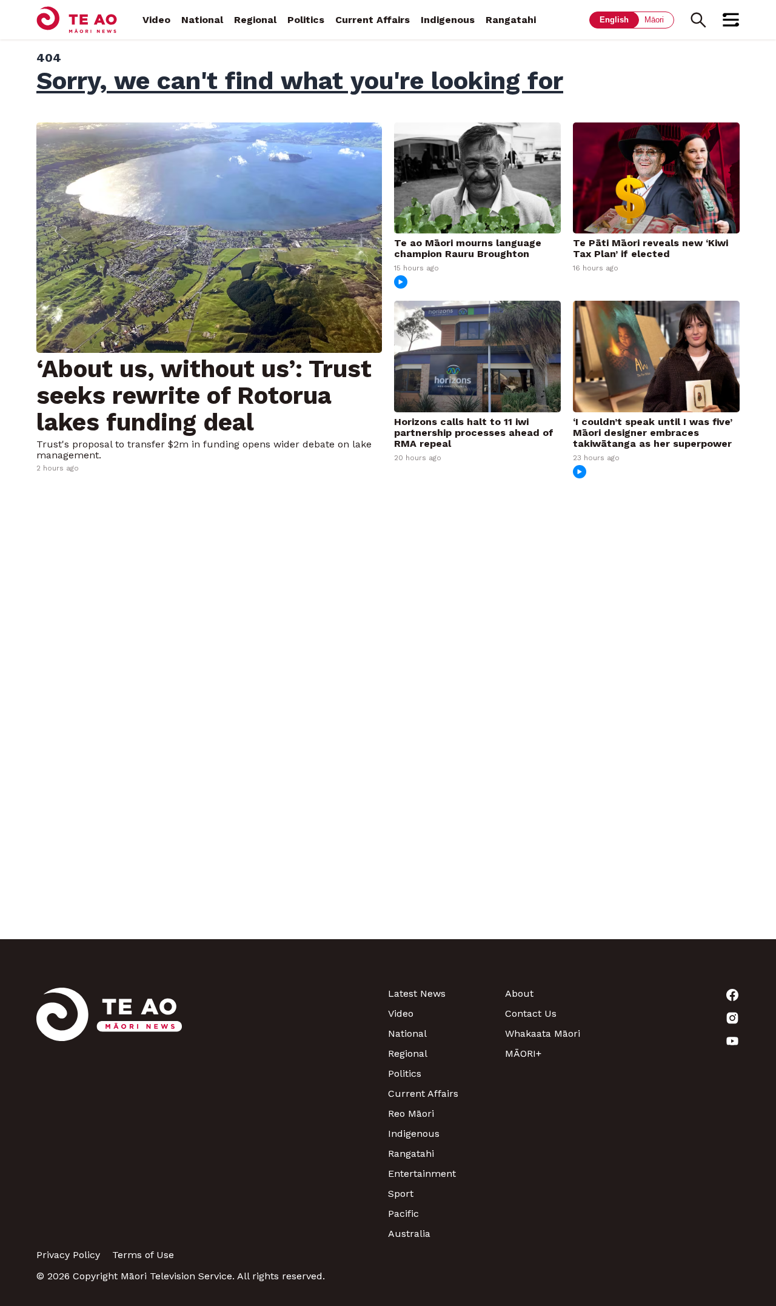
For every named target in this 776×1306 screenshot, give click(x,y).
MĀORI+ (523, 1053)
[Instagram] (681, 1018)
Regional (255, 19)
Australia (409, 1233)
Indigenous (448, 19)
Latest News (417, 993)
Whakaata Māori (542, 1033)
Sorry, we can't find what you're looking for (299, 80)
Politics (305, 19)
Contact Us (531, 1013)
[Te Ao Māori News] (109, 1113)
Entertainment (422, 1173)
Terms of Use (143, 1255)
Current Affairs (372, 19)
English (614, 19)
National (202, 19)
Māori (654, 19)
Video (156, 19)
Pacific (403, 1213)
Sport (400, 1193)
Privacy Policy (68, 1255)
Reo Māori (411, 1113)
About (519, 993)
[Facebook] (681, 995)
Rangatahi (511, 19)
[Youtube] (681, 1041)
